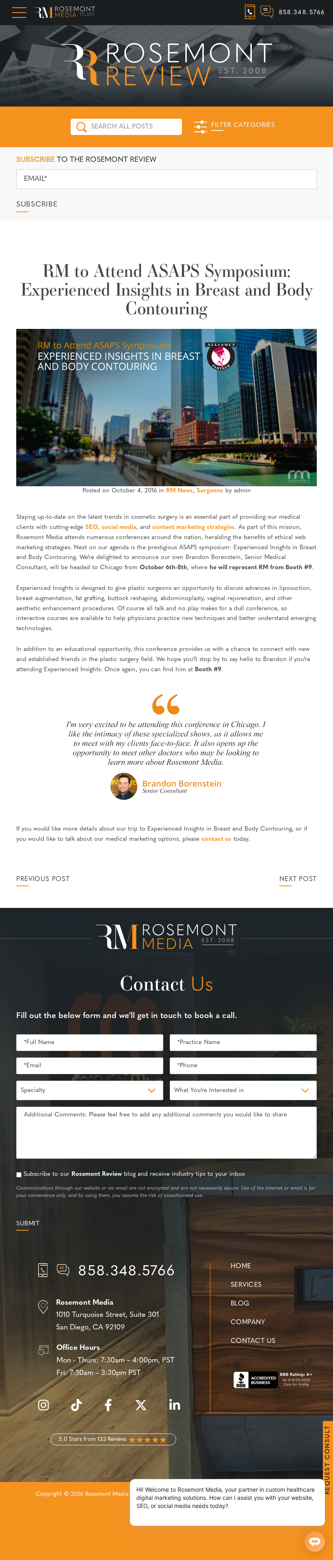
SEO (91, 527)
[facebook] (112, 1410)
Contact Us (253, 1341)
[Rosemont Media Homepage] (65, 13)
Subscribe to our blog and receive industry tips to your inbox (134, 1174)
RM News (179, 491)
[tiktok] (80, 1410)
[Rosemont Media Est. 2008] (166, 938)
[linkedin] (178, 1410)
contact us (216, 839)
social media (119, 527)
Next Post (298, 879)
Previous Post (42, 879)
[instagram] (47, 1410)
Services (246, 1285)
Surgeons (210, 491)
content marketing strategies (193, 527)
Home (241, 1266)
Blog (240, 1304)
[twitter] (145, 1410)
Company (248, 1322)
